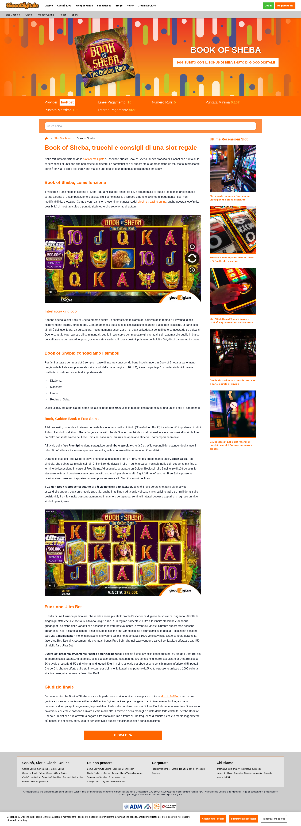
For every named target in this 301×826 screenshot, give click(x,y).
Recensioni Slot (117, 781)
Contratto (238, 773)
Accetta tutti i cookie (213, 818)
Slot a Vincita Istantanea (131, 773)
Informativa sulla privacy (228, 769)
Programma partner (161, 769)
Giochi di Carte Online (56, 773)
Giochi (28, 14)
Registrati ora (285, 5)
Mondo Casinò (46, 14)
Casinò (49, 5)
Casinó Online (29, 769)
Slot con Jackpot (111, 773)
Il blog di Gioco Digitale (98, 781)
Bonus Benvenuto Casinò (99, 769)
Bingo (119, 5)
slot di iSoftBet (170, 696)
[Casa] (46, 138)
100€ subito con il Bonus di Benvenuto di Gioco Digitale (225, 62)
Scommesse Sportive (97, 777)
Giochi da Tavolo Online (33, 773)
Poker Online (28, 781)
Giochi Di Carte (147, 5)
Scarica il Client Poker (123, 769)
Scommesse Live (117, 777)
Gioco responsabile (253, 773)
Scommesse (104, 5)
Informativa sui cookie (251, 769)
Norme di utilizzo (225, 773)
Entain (175, 769)
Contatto (268, 773)
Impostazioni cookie (274, 818)
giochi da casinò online (152, 201)
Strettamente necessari (243, 818)
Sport (75, 14)
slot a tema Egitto (93, 159)
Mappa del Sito (224, 777)
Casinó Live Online (31, 777)
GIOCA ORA (123, 735)
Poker (130, 5)
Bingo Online (42, 781)
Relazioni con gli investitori (192, 769)
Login (268, 5)
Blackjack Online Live (73, 777)
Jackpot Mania (84, 5)
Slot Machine (13, 14)
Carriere (156, 773)
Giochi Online (57, 769)
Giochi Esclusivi (94, 773)
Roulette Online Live (51, 777)
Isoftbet (67, 102)
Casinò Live (64, 5)
